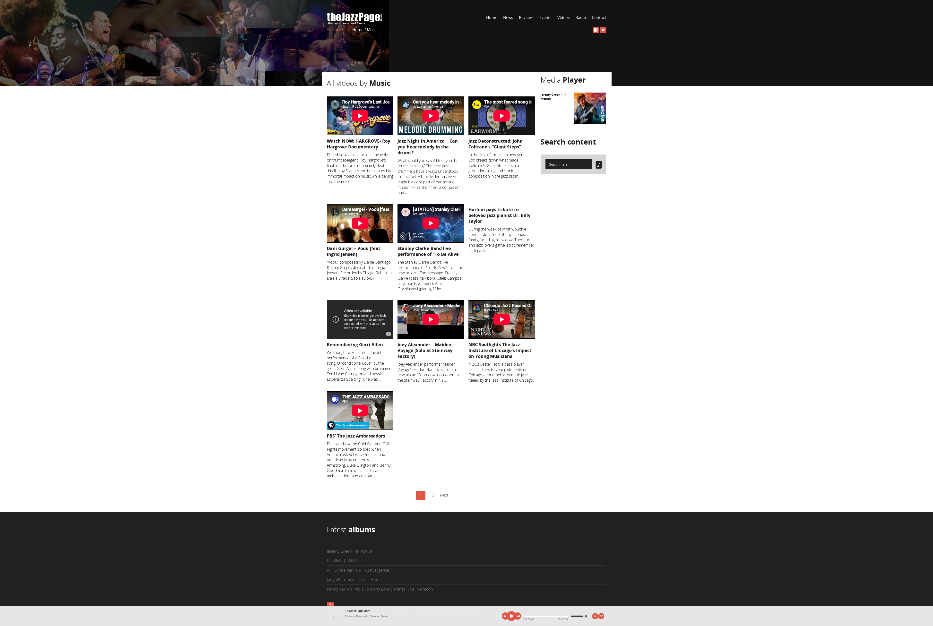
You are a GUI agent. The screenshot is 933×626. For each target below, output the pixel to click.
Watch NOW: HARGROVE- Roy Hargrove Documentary (358, 144)
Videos (563, 17)
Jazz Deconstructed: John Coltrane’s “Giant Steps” (495, 144)
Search (568, 142)
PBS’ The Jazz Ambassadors (356, 436)
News (508, 17)
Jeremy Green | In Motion (350, 551)
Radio (581, 17)
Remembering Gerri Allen (355, 344)
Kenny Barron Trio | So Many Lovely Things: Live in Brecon (380, 589)
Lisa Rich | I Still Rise (345, 560)
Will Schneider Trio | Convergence (358, 570)
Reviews (526, 17)
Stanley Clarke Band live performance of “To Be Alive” (429, 251)
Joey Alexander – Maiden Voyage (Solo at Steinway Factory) (424, 350)
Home (491, 17)
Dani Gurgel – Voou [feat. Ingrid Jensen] (354, 251)
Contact (599, 17)
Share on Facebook (356, 616)
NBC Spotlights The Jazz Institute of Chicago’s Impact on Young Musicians (499, 350)
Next (444, 495)
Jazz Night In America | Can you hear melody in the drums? (427, 146)
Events (545, 17)
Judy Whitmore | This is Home (354, 579)
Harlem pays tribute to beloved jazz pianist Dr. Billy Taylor (499, 215)
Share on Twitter (379, 616)
